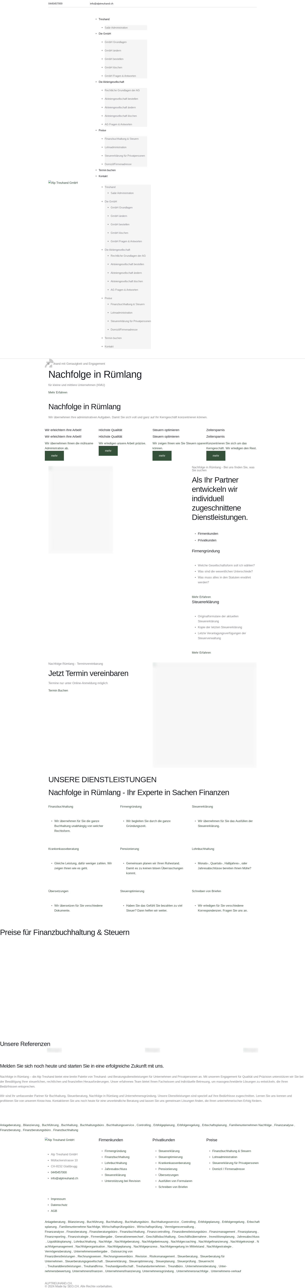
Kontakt (103, 176)
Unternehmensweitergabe (91, 1251)
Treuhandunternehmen (151, 1266)
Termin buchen (107, 170)
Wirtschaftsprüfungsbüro (118, 1226)
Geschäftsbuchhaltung (161, 1236)
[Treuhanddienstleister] (45, 1266)
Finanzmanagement (222, 1231)
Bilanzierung (31, 1125)
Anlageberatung (10, 1125)
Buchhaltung (69, 1125)
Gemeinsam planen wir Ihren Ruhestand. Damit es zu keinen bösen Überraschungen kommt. (154, 868)
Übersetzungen (168, 1175)
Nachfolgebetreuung (155, 1241)
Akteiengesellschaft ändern (120, 107)
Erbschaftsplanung (215, 1125)
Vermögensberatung (58, 1251)
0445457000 (59, 1172)
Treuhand (104, 19)
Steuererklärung (115, 1175)
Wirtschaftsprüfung (150, 1226)
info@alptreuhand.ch (64, 1178)
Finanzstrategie (78, 1236)
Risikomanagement (162, 1256)
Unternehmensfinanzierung (122, 1271)
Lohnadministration (115, 147)
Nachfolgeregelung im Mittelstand (182, 1246)
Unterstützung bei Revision (122, 1181)
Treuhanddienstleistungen (64, 1266)
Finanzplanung (248, 1231)
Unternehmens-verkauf (226, 1271)
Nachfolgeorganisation (91, 1246)
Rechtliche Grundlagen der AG (122, 90)
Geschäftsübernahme (192, 1236)
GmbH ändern (113, 50)
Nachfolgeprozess (146, 1246)
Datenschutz (59, 1205)
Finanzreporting (55, 1236)
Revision (141, 1256)
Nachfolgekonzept (243, 1241)
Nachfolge (106, 1241)
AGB (54, 1211)
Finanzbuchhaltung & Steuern (122, 138)
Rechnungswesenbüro (119, 1256)
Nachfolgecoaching (184, 1241)
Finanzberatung (10, 1130)
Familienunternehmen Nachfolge (251, 1125)
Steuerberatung (187, 1256)
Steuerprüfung (187, 1261)
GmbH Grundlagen (116, 42)
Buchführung (50, 1125)
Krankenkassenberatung (174, 1163)
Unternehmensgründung (158, 1271)
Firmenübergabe (102, 1236)
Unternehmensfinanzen (87, 1271)
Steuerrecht (206, 1261)
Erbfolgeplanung (164, 1125)
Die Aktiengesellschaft (111, 81)
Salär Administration (116, 27)
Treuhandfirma (93, 1266)
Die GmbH (105, 33)
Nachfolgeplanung (119, 1246)
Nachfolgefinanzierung (214, 1241)
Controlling (144, 1125)
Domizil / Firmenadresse (228, 1169)
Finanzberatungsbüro (37, 1130)
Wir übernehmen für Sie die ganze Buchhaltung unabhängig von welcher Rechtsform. (78, 826)
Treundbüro (176, 1266)
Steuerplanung (165, 1261)
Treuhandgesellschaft (119, 1266)
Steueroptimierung (171, 1157)
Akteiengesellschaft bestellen (121, 98)
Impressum (58, 1199)
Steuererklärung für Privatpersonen (125, 155)
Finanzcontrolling (159, 1231)
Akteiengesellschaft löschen (121, 115)
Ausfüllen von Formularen (175, 1181)
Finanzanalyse (284, 1125)
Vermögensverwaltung (180, 1226)
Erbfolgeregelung (188, 1125)
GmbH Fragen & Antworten (120, 75)
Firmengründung (115, 1151)
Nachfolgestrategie (219, 1246)
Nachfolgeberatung (127, 1241)
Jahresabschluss (116, 1169)
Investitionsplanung (222, 1236)
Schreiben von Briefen (173, 1187)
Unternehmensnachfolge (192, 1271)
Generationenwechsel (129, 1236)
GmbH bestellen (114, 58)
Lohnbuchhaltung (116, 1163)
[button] (55, 3)
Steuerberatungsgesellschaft (84, 1261)
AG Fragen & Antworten (118, 124)
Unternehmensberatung (201, 1266)
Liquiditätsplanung (59, 1241)
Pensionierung (168, 1169)
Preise (102, 130)
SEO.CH (73, 1286)
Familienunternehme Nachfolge (79, 1226)
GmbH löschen (113, 67)
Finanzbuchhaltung (66, 1130)
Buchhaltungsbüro (92, 1125)
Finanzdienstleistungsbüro (190, 1231)
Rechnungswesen (90, 1256)
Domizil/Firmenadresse (118, 164)
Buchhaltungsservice (120, 1125)
